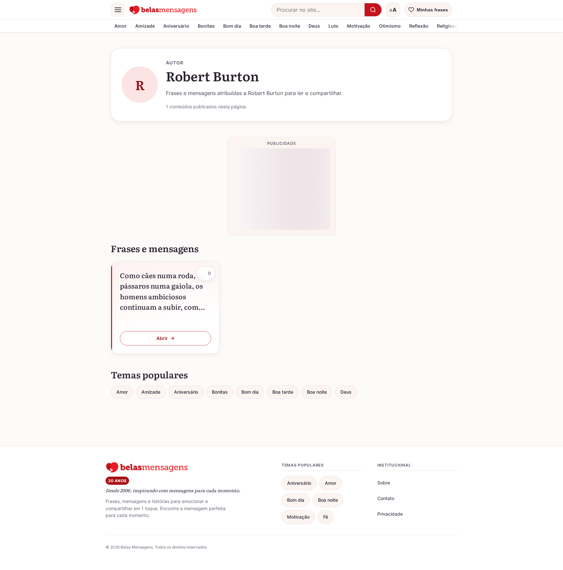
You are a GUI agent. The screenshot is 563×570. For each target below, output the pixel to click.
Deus (314, 26)
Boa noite (289, 26)
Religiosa (447, 26)
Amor (120, 26)
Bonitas (206, 26)
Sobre (383, 482)
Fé (325, 517)
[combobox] (318, 9)
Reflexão (418, 26)
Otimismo (390, 26)
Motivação (358, 26)
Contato (385, 498)
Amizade (145, 26)
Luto (333, 26)
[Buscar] (373, 9)
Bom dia (232, 26)
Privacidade (390, 514)
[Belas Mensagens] (163, 9)
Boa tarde (260, 26)
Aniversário (176, 26)
